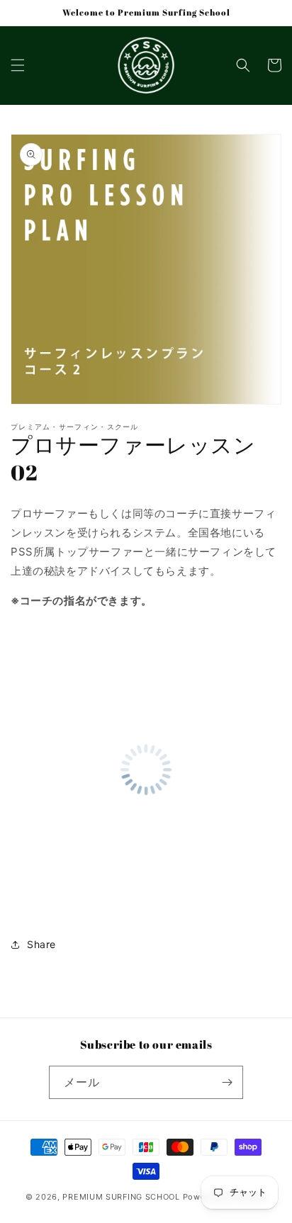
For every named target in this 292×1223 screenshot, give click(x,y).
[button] (17, 65)
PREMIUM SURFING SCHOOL (120, 1197)
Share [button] (41, 944)
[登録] (226, 1082)
